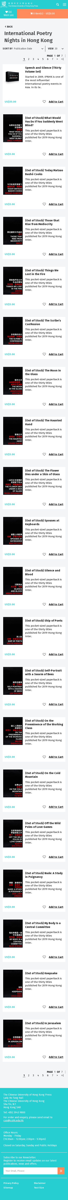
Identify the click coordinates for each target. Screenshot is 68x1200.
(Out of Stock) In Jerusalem (43, 1023)
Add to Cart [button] (56, 101)
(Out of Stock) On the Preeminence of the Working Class (44, 724)
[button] (42, 13)
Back (10, 26)
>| (62, 59)
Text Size (39, 1187)
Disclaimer (40, 1183)
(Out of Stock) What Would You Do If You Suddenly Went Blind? (44, 121)
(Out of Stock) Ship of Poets (43, 620)
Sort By (8, 48)
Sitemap (8, 1187)
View (51, 48)
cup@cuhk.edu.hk (13, 1120)
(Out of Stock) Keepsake (41, 973)
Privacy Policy (11, 1183)
